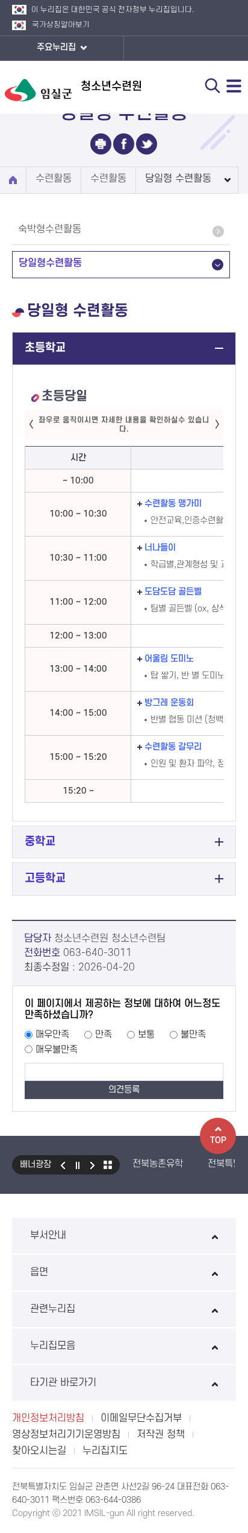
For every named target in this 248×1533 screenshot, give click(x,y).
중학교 (40, 841)
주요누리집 (57, 47)
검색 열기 (212, 86)
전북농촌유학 (157, 1163)
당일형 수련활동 (178, 178)
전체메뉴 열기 (234, 86)
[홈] (13, 180)
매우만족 (52, 1034)
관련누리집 (52, 1309)
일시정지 (78, 1164)
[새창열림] (100, 144)
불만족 (193, 1034)
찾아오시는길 (39, 1450)
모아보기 (108, 1164)
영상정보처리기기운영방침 (66, 1434)
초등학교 (45, 348)
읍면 (39, 1272)
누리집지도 (105, 1450)
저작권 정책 (161, 1434)
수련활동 (54, 178)
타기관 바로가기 (63, 1382)
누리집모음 (52, 1345)
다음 (93, 1164)
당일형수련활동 (50, 263)
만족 (103, 1034)
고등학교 (45, 878)
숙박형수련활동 (49, 229)
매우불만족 (57, 1049)
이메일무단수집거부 (141, 1418)
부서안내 (48, 1235)
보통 (146, 1034)
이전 (63, 1164)
